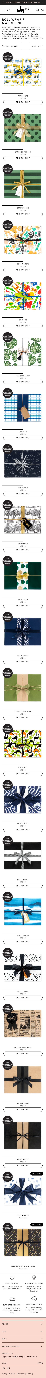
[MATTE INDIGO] (23, 632)
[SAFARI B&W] (23, 520)
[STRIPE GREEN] (23, 185)
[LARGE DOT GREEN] (23, 129)
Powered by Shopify (25, 1374)
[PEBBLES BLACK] (23, 968)
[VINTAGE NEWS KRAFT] (23, 1024)
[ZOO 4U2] (23, 297)
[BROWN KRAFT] (23, 1080)
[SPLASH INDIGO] (23, 1192)
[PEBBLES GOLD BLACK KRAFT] (23, 1243)
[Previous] (3, 2)
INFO (4, 1331)
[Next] (43, 2)
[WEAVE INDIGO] (23, 800)
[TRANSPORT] (23, 73)
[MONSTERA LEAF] (23, 353)
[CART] (42, 10)
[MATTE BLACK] (23, 856)
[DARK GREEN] (23, 576)
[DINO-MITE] (23, 744)
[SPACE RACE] (23, 464)
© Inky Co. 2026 (8, 1374)
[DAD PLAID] (23, 409)
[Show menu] (3, 10)
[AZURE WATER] (23, 912)
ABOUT (5, 1324)
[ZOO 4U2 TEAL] (23, 241)
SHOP (4, 1339)
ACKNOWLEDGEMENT (11, 1346)
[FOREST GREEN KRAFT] (23, 688)
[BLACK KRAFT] (23, 1136)
